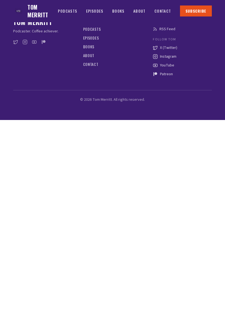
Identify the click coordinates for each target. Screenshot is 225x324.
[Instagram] (24, 42)
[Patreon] (43, 42)
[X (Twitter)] (15, 42)
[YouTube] (34, 42)
